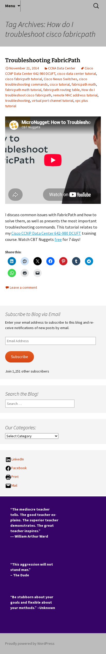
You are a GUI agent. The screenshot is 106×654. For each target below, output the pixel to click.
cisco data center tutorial (76, 73)
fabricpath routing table (61, 89)
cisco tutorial (60, 84)
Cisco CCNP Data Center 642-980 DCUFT (46, 233)
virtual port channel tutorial (52, 100)
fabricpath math (84, 84)
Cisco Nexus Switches (60, 79)
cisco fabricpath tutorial (23, 79)
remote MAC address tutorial (75, 95)
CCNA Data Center (61, 68)
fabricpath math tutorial (23, 89)
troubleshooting (17, 100)
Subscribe (19, 356)
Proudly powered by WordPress (30, 643)
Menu (10, 5)
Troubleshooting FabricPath (42, 60)
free (58, 239)
